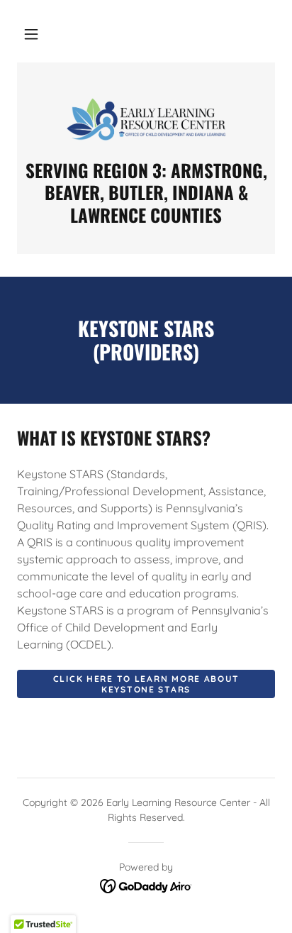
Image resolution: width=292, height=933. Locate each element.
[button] (31, 34)
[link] (146, 119)
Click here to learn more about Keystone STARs (146, 684)
